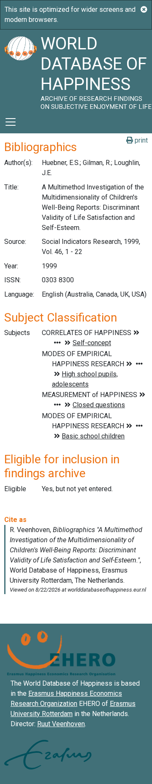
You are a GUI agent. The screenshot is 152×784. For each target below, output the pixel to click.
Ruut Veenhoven (61, 724)
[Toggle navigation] (10, 122)
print (140, 140)
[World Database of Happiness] (20, 70)
